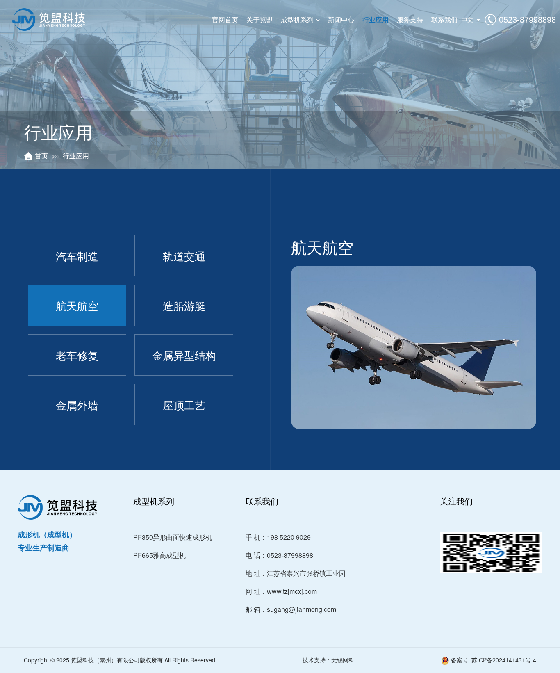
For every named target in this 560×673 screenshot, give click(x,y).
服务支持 (410, 19)
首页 (41, 155)
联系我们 (444, 19)
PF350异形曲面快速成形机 (172, 537)
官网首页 (225, 19)
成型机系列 (297, 19)
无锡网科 (342, 660)
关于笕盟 (259, 19)
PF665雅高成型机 (159, 555)
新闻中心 (341, 19)
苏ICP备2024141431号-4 (503, 660)
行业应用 (375, 19)
